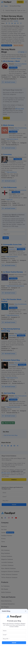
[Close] (26, 611)
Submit (14, 642)
